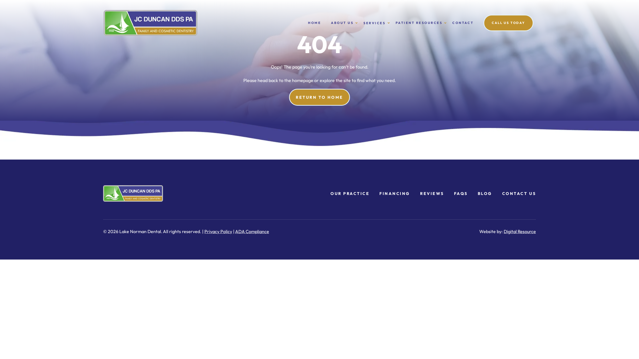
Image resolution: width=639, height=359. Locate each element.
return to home (319, 97)
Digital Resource (520, 231)
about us (342, 23)
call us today (508, 23)
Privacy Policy (218, 231)
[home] (202, 23)
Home (314, 23)
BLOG (485, 193)
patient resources (419, 23)
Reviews (432, 193)
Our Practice (349, 193)
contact (463, 23)
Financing (394, 193)
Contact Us (519, 193)
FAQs (461, 193)
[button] (342, 22)
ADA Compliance (252, 231)
